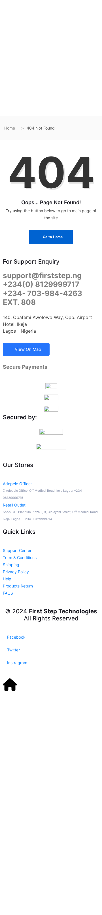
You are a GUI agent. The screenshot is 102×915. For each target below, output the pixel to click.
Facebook (16, 637)
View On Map (28, 349)
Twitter (13, 649)
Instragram (16, 662)
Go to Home (52, 237)
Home (9, 128)
